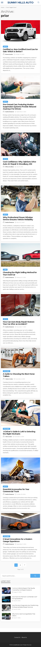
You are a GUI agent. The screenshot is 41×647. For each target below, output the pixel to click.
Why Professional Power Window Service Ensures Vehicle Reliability (18, 218)
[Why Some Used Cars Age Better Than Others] (6, 616)
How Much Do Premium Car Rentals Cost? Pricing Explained (24, 597)
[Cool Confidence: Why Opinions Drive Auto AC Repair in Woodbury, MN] (20, 144)
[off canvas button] (2, 2)
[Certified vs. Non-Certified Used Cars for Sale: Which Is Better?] (20, 32)
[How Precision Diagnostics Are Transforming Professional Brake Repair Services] (6, 607)
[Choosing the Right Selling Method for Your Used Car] (20, 255)
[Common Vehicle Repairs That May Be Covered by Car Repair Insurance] (6, 590)
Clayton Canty (9, 379)
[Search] (38, 2)
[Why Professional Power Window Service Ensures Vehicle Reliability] (20, 199)
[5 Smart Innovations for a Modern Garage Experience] (20, 523)
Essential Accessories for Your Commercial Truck (16, 490)
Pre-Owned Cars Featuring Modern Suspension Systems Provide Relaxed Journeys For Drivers (19, 106)
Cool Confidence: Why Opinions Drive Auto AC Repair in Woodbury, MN (19, 163)
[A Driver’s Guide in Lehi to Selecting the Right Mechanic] (20, 413)
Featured (6, 371)
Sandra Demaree (9, 111)
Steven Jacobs (9, 54)
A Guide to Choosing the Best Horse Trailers (19, 375)
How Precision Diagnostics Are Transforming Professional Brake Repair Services (25, 606)
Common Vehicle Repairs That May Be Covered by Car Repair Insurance (23, 589)
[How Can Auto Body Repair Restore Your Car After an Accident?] (20, 305)
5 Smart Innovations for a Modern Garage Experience (17, 540)
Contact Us (17, 637)
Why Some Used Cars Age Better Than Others (23, 614)
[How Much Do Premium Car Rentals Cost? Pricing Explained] (6, 599)
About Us (24, 637)
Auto (5, 46)
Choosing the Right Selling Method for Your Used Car (20, 273)
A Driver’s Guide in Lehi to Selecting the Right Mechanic (19, 433)
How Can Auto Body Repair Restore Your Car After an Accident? (18, 323)
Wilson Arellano (9, 166)
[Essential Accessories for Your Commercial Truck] (20, 471)
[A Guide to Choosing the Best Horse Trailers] (20, 358)
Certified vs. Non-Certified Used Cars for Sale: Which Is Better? (20, 50)
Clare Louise (8, 436)
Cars (5, 269)
